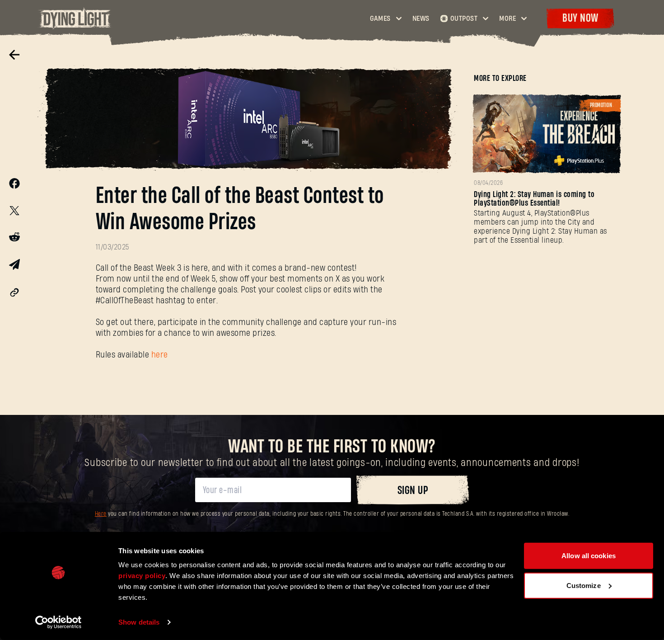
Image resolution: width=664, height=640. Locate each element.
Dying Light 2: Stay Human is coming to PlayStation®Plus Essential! (534, 198)
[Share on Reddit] (14, 239)
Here (101, 514)
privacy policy (141, 575)
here (159, 355)
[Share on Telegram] (14, 267)
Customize (583, 585)
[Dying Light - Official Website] (75, 27)
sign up (412, 490)
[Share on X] (14, 212)
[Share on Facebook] (14, 186)
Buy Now (580, 18)
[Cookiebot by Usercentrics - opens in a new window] (58, 622)
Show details (138, 622)
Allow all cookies (588, 556)
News (421, 18)
